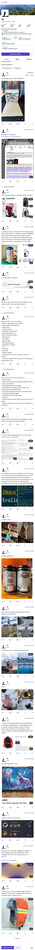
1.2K (11, 26)
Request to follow (15, 54)
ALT (19, 119)
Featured (28, 59)
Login (17, 947)
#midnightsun (17, 68)
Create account (7, 947)
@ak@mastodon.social (7, 21)
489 (2, 26)
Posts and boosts (6, 64)
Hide (21, 82)
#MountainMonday (7, 68)
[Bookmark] (25, 124)
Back (5, 2)
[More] (32, 124)
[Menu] (32, 54)
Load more (17, 938)
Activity (6, 59)
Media (17, 59)
